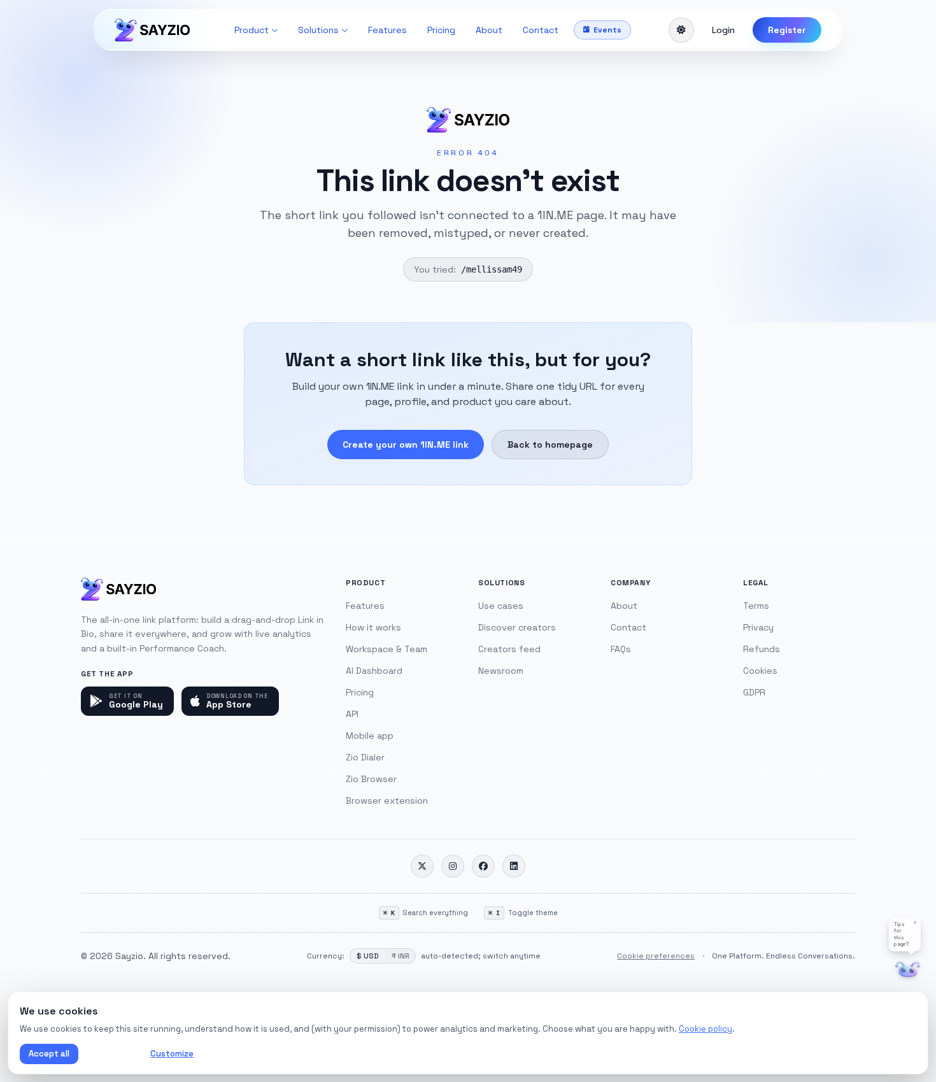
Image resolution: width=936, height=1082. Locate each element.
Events (607, 30)
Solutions (318, 30)
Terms (756, 605)
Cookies (760, 670)
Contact (540, 30)
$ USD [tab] (368, 955)
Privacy (758, 627)
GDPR (754, 692)
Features (387, 30)
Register (787, 30)
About (489, 30)
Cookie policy (705, 1028)
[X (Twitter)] (422, 866)
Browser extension (387, 800)
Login (723, 30)
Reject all (112, 1053)
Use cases (500, 605)
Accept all (49, 1053)
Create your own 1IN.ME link (406, 444)
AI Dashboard (374, 670)
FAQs (621, 649)
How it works (373, 627)
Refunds (761, 649)
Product (251, 30)
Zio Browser (371, 779)
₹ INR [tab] (400, 955)
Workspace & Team (386, 649)
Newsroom (500, 670)
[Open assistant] (908, 970)
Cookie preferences (656, 956)
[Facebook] (483, 866)
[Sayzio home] (152, 29)
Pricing (441, 30)
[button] (905, 934)
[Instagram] (452, 866)
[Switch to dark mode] (681, 30)
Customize (172, 1053)
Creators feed (509, 649)
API (352, 714)
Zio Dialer (365, 757)
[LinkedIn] (513, 866)
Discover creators (517, 627)
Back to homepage (550, 444)
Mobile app (370, 735)
